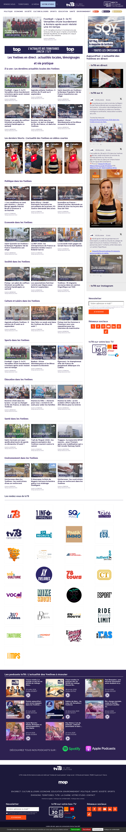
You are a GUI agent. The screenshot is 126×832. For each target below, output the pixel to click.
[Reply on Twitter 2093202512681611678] (91, 230)
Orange (118, 4)
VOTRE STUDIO (48, 4)
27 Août (108, 235)
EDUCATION (63, 11)
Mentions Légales (47, 798)
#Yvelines (108, 166)
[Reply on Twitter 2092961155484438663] (91, 276)
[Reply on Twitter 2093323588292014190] (91, 144)
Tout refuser (86, 829)
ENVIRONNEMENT (84, 11)
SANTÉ (72, 11)
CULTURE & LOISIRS (40, 11)
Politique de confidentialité (62, 798)
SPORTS (53, 11)
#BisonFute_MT (96, 168)
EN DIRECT (16, 791)
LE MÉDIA (35, 4)
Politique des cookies (77, 798)
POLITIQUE (8, 11)
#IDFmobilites (107, 168)
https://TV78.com (104, 164)
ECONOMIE (18, 11)
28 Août (108, 99)
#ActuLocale (100, 166)
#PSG (115, 168)
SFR (112, 4)
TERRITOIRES (23, 4)
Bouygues (119, 6)
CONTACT (90, 795)
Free (113, 6)
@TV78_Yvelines (99, 99)
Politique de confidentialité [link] (111, 829)
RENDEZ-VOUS (9, 4)
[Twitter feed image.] (106, 133)
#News (92, 166)
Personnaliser (97, 829)
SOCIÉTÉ (28, 11)
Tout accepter (75, 829)
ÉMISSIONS (36, 795)
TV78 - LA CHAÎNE (63, 795)
